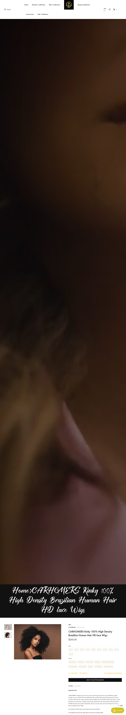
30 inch (71, 654)
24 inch (105, 649)
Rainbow (90, 666)
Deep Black (81, 662)
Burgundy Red (89, 662)
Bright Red (97, 662)
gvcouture (77, 686)
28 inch (116, 649)
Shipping (84, 673)
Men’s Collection (54, 5)
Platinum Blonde (73, 666)
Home (26, 5)
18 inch (88, 649)
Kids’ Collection (43, 14)
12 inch (71, 649)
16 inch (82, 649)
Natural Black (72, 662)
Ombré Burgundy (108, 666)
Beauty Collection (84, 5)
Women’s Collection (38, 5)
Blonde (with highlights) (108, 662)
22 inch (99, 649)
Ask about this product (114, 673)
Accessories (30, 14)
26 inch (111, 649)
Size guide (74, 673)
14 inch (76, 649)
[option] (8, 628)
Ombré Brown (98, 666)
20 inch (93, 649)
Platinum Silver (82, 666)
